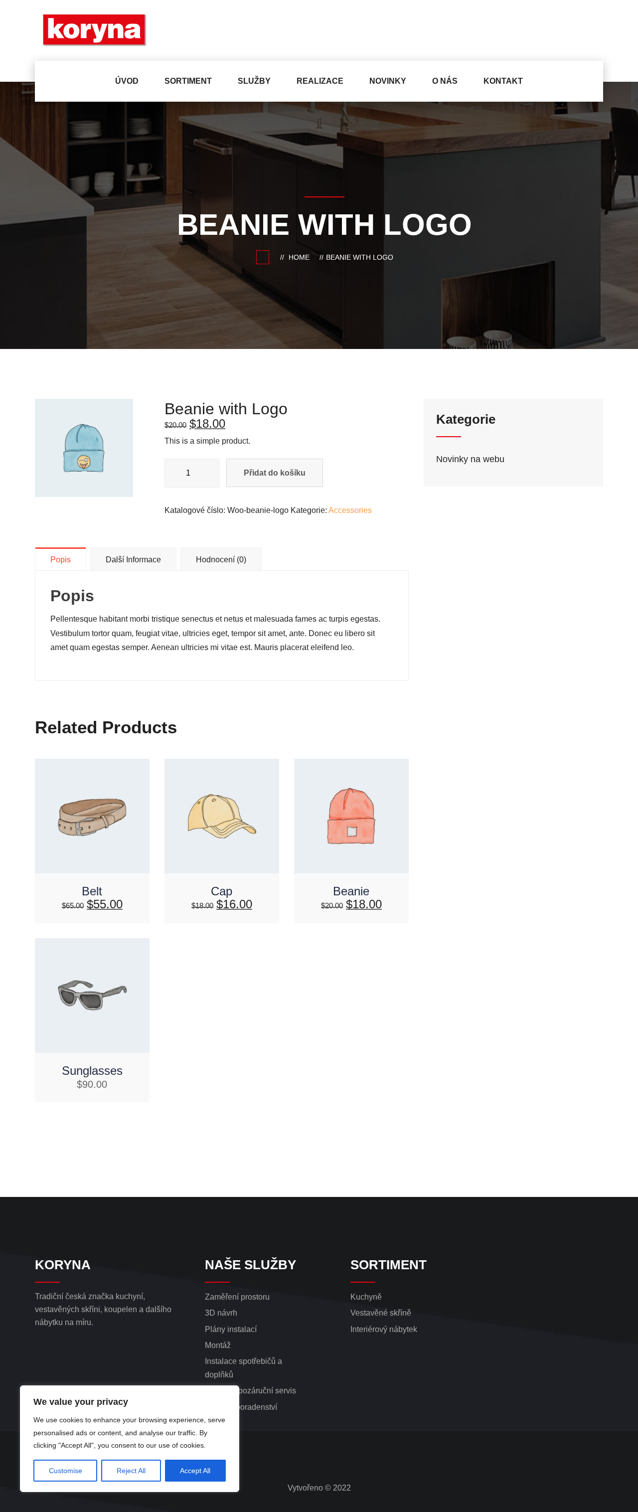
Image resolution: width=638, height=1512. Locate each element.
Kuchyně (366, 1297)
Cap (221, 891)
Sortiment (188, 81)
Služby (254, 81)
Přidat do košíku (275, 473)
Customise (65, 1471)
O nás (445, 81)
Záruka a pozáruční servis (250, 1390)
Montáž (218, 1345)
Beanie (351, 891)
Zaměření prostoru (237, 1297)
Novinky (387, 81)
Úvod (127, 81)
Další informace (133, 559)
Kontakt (503, 81)
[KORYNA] (100, 30)
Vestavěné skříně (380, 1313)
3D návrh (221, 1313)
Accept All (195, 1471)
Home (301, 257)
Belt (92, 891)
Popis (60, 559)
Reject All (131, 1471)
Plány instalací (231, 1329)
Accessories (350, 510)
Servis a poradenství (241, 1407)
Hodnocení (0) (221, 559)
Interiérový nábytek (383, 1329)
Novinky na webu (470, 459)
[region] (129, 1438)
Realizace (320, 81)
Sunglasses (92, 1070)
